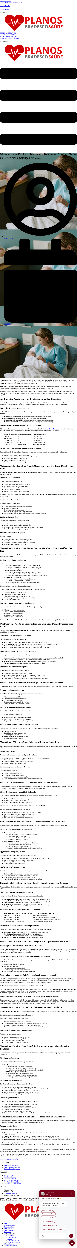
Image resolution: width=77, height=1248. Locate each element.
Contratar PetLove (47, 1229)
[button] (4, 12)
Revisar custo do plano (48, 1217)
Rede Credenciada (9, 1233)
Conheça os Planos (9, 1225)
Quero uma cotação (47, 1210)
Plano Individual (9, 1227)
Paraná (10, 1239)
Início (5, 1223)
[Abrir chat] (72, 1243)
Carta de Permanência (10, 1245)
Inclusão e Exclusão (47, 1221)
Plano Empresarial (9, 1230)
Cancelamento (60, 1229)
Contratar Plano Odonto (48, 1225)
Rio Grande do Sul (13, 1240)
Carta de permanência (48, 1214)
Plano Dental (7, 1232)
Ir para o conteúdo (5, 1)
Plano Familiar (8, 1228)
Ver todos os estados (14, 1242)
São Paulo (11, 1235)
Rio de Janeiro (12, 1237)
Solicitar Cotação (9, 1244)
